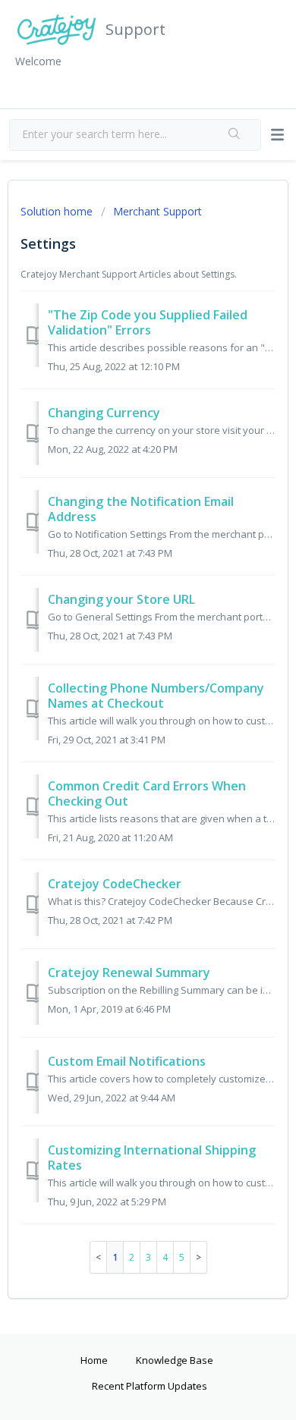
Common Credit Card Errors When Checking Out (147, 793)
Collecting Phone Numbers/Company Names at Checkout (156, 696)
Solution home (58, 211)
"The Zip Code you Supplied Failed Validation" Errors (147, 322)
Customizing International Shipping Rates (152, 1157)
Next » (199, 1257)
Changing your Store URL (121, 599)
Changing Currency (104, 412)
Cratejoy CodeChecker (114, 883)
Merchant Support (157, 211)
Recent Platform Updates (149, 1386)
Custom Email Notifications (127, 1061)
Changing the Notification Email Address (141, 509)
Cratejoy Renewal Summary (129, 972)
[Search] (235, 135)
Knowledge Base (174, 1360)
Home (94, 1360)
